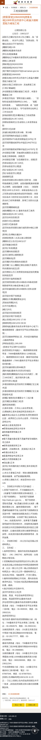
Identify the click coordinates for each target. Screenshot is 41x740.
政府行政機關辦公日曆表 (16, 732)
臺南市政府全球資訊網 (23, 2)
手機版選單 (2, 2)
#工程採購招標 (13, 694)
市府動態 (14, 7)
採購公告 (23, 7)
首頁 (6, 7)
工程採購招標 (33, 7)
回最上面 (35, 731)
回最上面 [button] (31, 705)
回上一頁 (18, 705)
